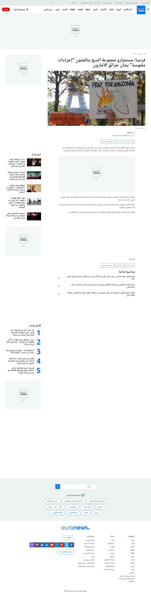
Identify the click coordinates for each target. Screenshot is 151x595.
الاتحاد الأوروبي (57, 512)
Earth (72, 9)
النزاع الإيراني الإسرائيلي (97, 501)
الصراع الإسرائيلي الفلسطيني (73, 501)
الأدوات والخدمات (109, 563)
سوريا (50, 506)
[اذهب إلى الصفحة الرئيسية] (141, 10)
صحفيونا (131, 572)
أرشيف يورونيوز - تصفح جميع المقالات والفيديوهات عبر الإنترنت (126, 579)
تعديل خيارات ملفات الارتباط (85, 566)
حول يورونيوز (90, 540)
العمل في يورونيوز (88, 559)
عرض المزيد (90, 536)
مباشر (6, 9)
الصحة (64, 9)
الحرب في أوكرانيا (52, 501)
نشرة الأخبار (110, 543)
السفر (95, 9)
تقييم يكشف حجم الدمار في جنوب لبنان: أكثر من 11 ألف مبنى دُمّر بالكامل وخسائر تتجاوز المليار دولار (101, 277)
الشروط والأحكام (89, 546)
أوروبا (118, 9)
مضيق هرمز (72, 506)
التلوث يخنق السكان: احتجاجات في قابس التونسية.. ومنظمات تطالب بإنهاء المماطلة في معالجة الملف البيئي (101, 294)
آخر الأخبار (128, 9)
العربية (145, 3)
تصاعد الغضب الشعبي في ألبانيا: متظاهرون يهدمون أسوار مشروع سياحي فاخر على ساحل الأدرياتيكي (103, 286)
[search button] (53, 3)
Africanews (110, 566)
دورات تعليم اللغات (108, 569)
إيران (60, 506)
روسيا (97, 512)
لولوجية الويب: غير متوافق (86, 563)
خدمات (112, 536)
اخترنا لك (36, 154)
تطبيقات (111, 556)
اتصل (92, 556)
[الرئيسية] (144, 54)
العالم (111, 9)
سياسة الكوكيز (90, 550)
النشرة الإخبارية (66, 552)
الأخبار (139, 54)
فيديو (58, 9)
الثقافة (80, 9)
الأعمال (103, 9)
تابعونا (112, 553)
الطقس (112, 546)
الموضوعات (130, 536)
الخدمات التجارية (89, 543)
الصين (86, 512)
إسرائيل (100, 506)
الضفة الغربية (73, 512)
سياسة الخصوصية (88, 553)
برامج (132, 569)
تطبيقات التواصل (109, 559)
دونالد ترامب (87, 506)
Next (88, 9)
